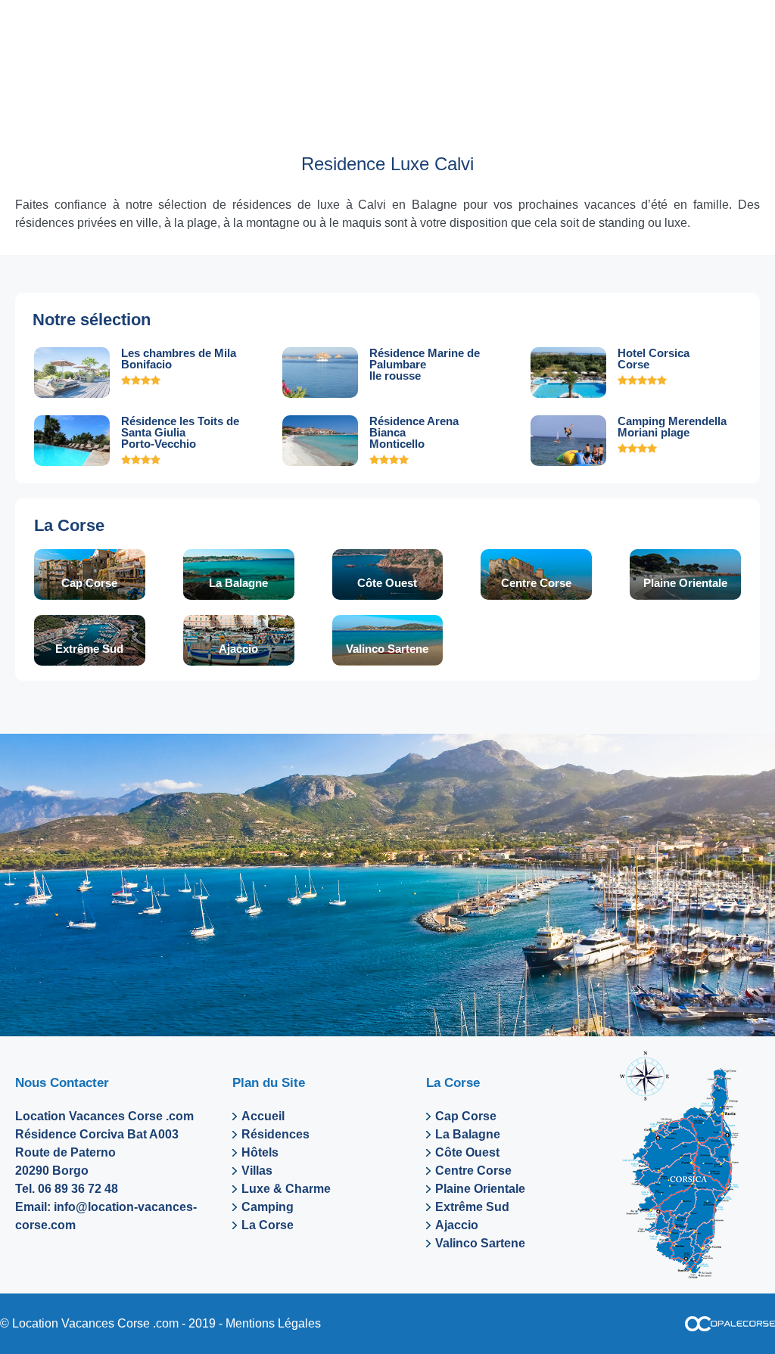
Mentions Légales (273, 1323)
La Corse (69, 525)
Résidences (275, 1134)
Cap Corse (89, 582)
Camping (267, 1206)
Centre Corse (536, 582)
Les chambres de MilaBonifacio (178, 358)
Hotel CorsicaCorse (653, 358)
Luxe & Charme (286, 1188)
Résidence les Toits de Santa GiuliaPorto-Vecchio (180, 432)
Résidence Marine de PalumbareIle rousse (424, 364)
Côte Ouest (387, 582)
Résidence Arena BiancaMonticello (414, 432)
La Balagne (238, 582)
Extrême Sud (89, 648)
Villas (256, 1170)
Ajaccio (238, 648)
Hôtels (260, 1152)
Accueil (263, 1116)
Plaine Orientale (685, 582)
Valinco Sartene (387, 648)
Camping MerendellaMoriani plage (672, 426)
